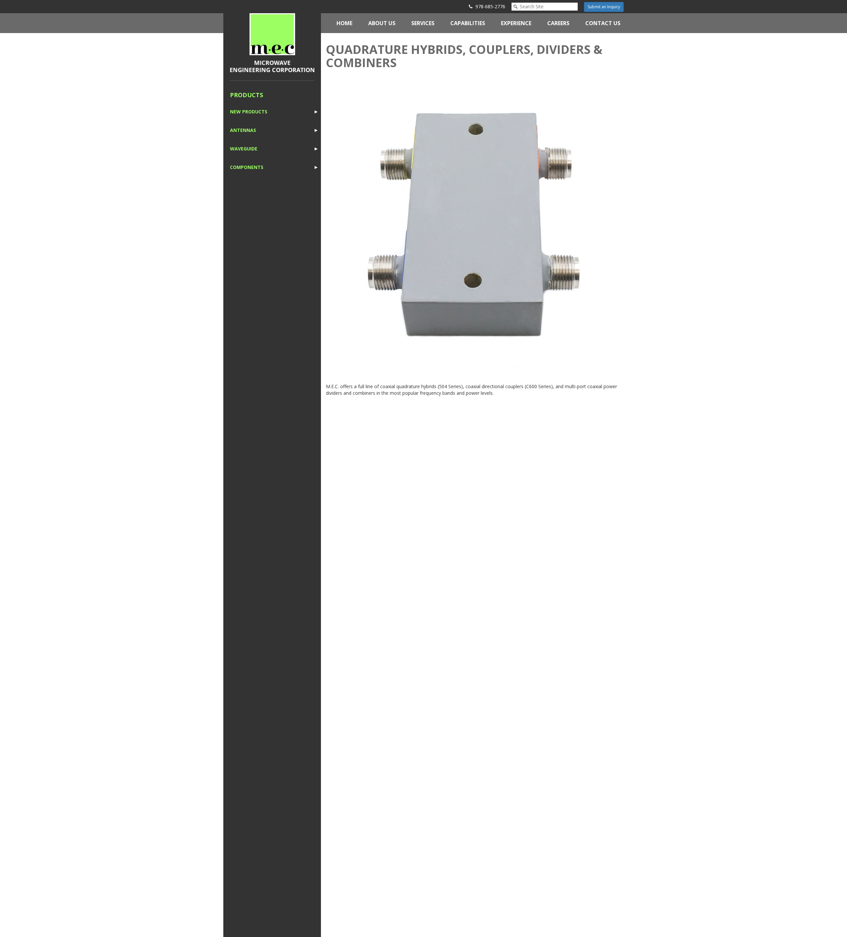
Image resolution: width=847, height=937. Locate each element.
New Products (248, 111)
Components (246, 167)
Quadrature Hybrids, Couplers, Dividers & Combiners (464, 56)
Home (344, 23)
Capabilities (467, 23)
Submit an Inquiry (604, 7)
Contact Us (602, 23)
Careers (558, 23)
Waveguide (243, 148)
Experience (516, 23)
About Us (381, 23)
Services (422, 23)
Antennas (243, 130)
